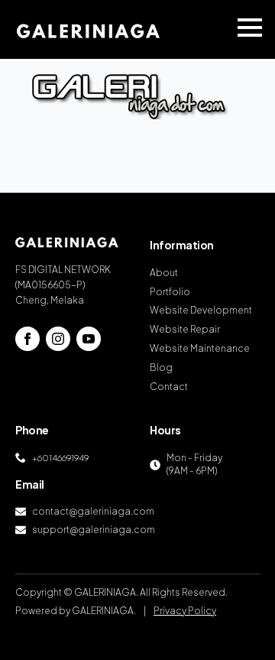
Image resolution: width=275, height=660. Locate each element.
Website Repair (185, 329)
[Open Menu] (250, 27)
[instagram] (58, 339)
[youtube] (88, 339)
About (164, 272)
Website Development (201, 310)
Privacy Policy (185, 610)
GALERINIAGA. (104, 610)
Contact (169, 386)
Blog (161, 367)
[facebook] (27, 339)
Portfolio (170, 291)
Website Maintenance (200, 348)
